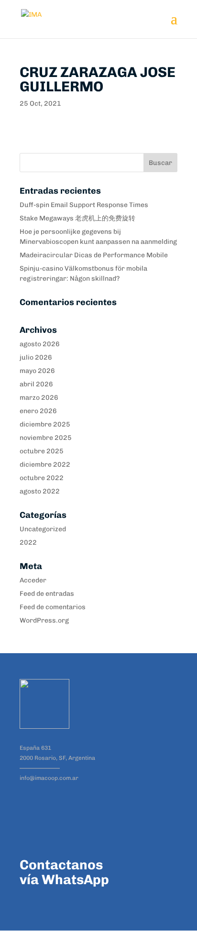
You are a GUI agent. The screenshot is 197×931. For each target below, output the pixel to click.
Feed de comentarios (53, 607)
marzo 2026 (39, 398)
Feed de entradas (47, 594)
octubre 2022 (42, 478)
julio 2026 (36, 357)
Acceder (33, 580)
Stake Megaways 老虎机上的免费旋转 (77, 218)
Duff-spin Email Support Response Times (84, 205)
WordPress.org (44, 620)
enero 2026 (38, 411)
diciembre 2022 (45, 464)
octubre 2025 (42, 451)
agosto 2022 (40, 491)
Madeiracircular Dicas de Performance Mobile (94, 255)
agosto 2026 (40, 344)
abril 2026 (36, 384)
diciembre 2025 (45, 424)
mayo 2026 (37, 371)
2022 (28, 542)
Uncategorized (43, 529)
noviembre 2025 (46, 438)
